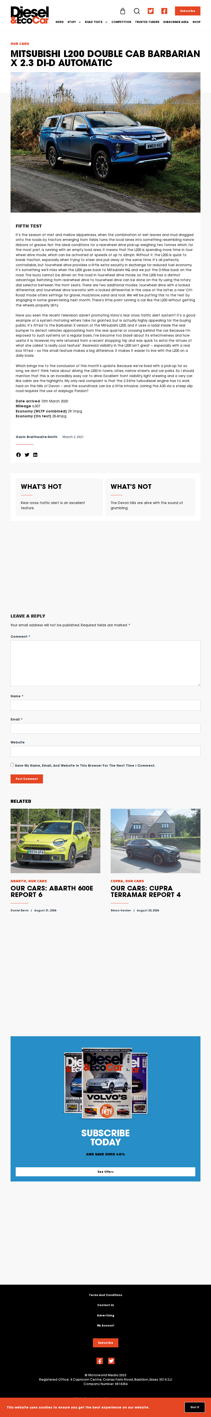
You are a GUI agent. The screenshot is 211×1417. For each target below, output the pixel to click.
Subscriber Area (176, 22)
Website (18, 742)
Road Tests (93, 22)
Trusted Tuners (147, 22)
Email (17, 719)
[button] (19, 455)
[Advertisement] (105, 567)
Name (17, 696)
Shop (196, 22)
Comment (20, 636)
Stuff (71, 22)
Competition (121, 22)
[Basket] (122, 11)
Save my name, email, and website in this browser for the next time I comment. (85, 765)
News (60, 22)
